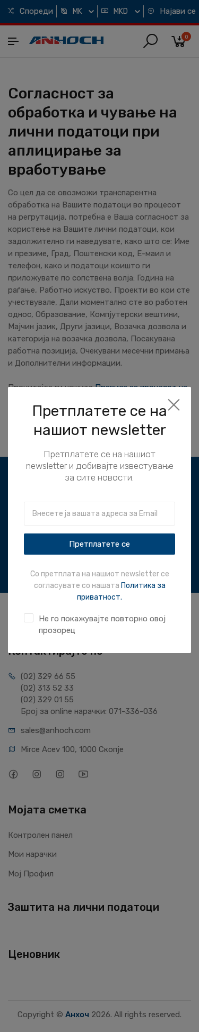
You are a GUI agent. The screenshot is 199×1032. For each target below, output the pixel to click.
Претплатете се (99, 544)
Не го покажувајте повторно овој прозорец (102, 625)
